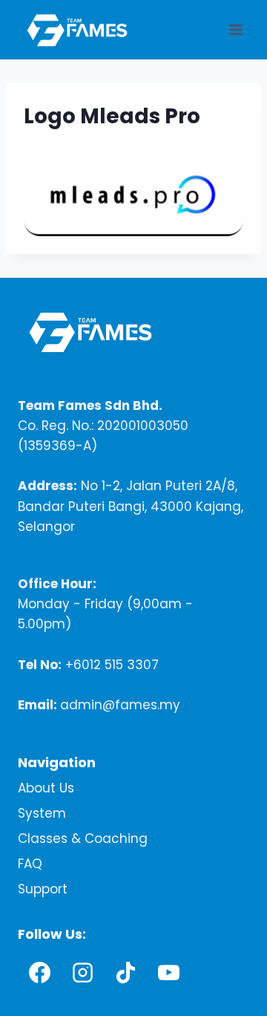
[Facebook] (39, 972)
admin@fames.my (120, 705)
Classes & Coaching (83, 838)
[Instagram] (82, 972)
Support (42, 889)
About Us (46, 788)
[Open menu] (235, 29)
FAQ (30, 864)
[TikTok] (125, 972)
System (42, 813)
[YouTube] (168, 972)
